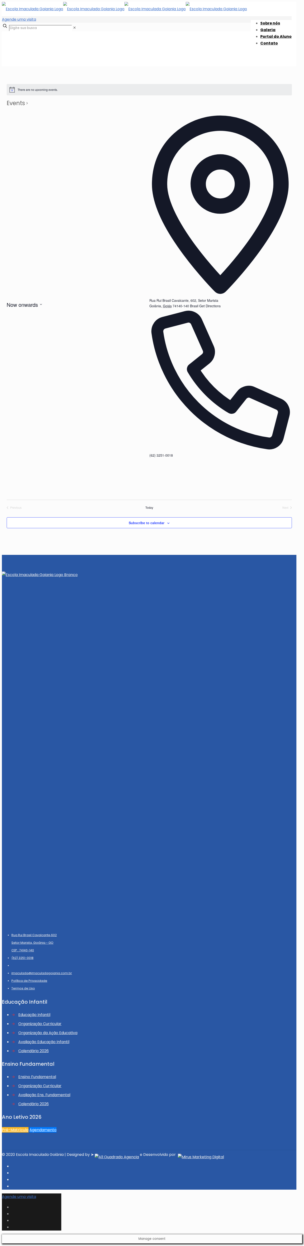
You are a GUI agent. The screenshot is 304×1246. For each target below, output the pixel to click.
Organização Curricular (40, 1023)
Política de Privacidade (29, 981)
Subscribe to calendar (146, 522)
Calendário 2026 (33, 1051)
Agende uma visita (19, 19)
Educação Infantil (34, 1014)
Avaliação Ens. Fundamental (44, 1095)
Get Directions (210, 305)
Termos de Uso (23, 988)
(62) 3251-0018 (22, 958)
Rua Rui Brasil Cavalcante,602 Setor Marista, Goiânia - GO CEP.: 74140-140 (34, 942)
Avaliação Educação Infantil (43, 1042)
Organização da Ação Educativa (47, 1033)
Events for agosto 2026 (32, 52)
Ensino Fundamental (37, 1077)
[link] (74, 27)
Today (149, 507)
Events (16, 103)
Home (17, 45)
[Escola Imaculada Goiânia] (124, 9)
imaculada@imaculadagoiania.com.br (41, 973)
